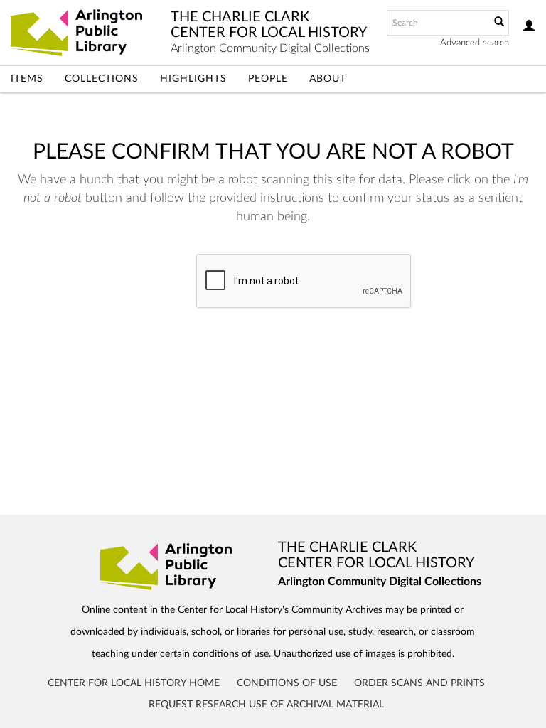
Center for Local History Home (134, 683)
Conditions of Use (287, 683)
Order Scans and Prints (419, 683)
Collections (102, 79)
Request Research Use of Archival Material (266, 705)
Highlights (193, 79)
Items (27, 79)
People (268, 79)
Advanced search (474, 43)
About (327, 79)
